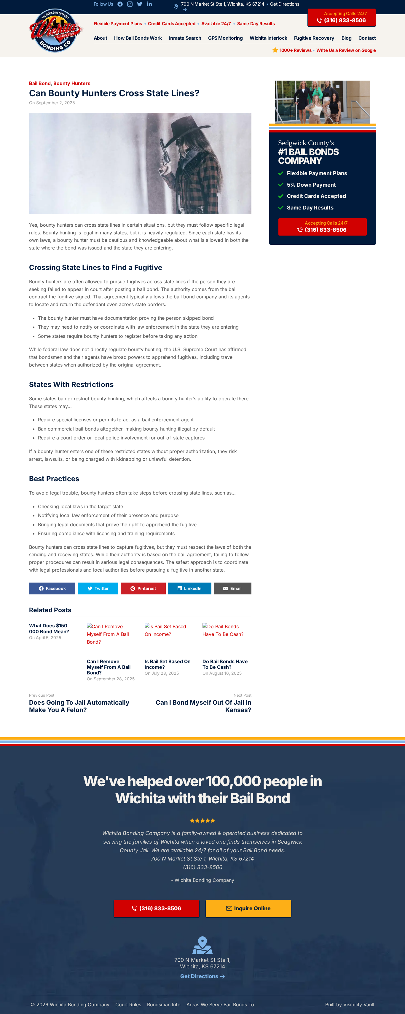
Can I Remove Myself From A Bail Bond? (108, 667)
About (100, 38)
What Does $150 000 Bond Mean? (49, 628)
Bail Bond (40, 83)
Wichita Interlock (268, 38)
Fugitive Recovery (314, 38)
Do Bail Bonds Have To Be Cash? (225, 664)
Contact (367, 38)
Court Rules (128, 1004)
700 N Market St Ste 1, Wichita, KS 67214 (202, 968)
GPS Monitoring (225, 38)
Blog (346, 38)
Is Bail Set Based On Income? (168, 664)
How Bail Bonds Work (138, 38)
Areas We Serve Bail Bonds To (220, 1004)
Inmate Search (185, 38)
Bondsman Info (164, 1004)
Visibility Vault (358, 1004)
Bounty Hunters (71, 83)
